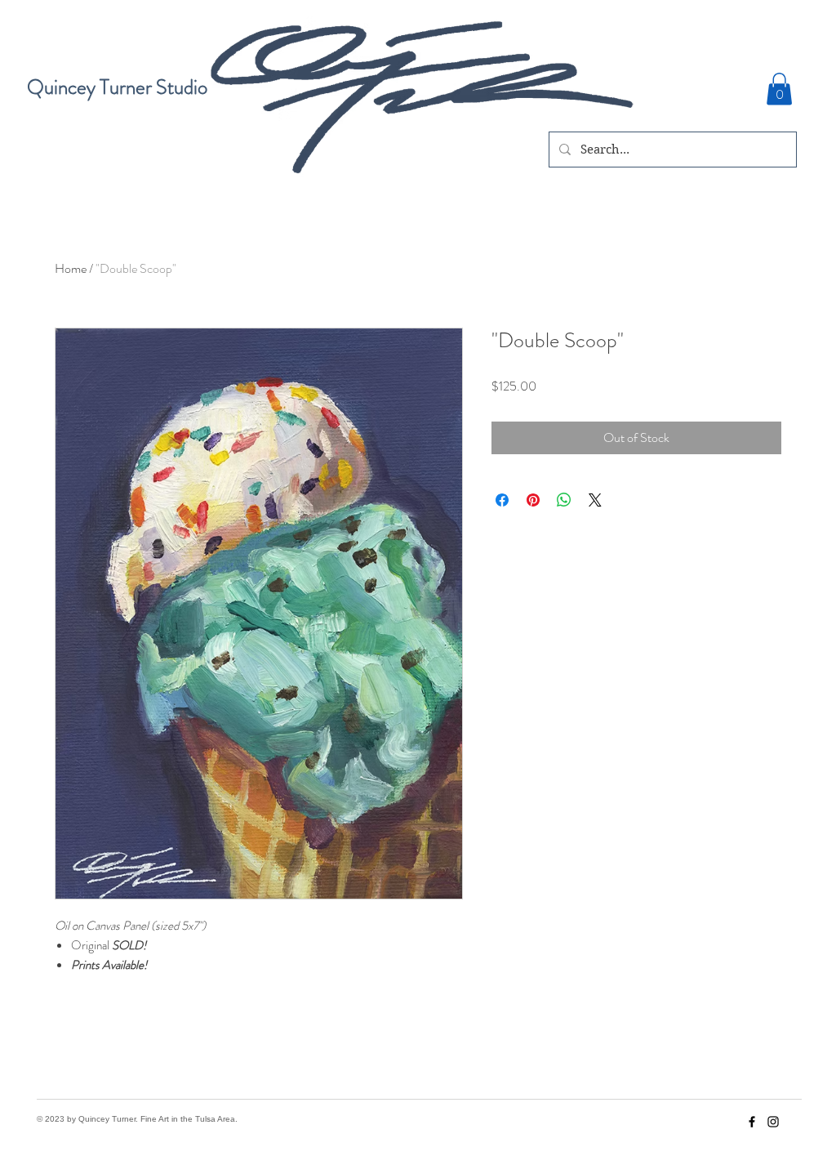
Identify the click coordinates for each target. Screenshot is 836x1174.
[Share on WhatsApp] (564, 500)
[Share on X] (595, 500)
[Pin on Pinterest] (533, 500)
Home (71, 268)
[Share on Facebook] (502, 500)
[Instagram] (773, 1121)
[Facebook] (752, 1121)
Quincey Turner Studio (117, 87)
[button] (779, 89)
